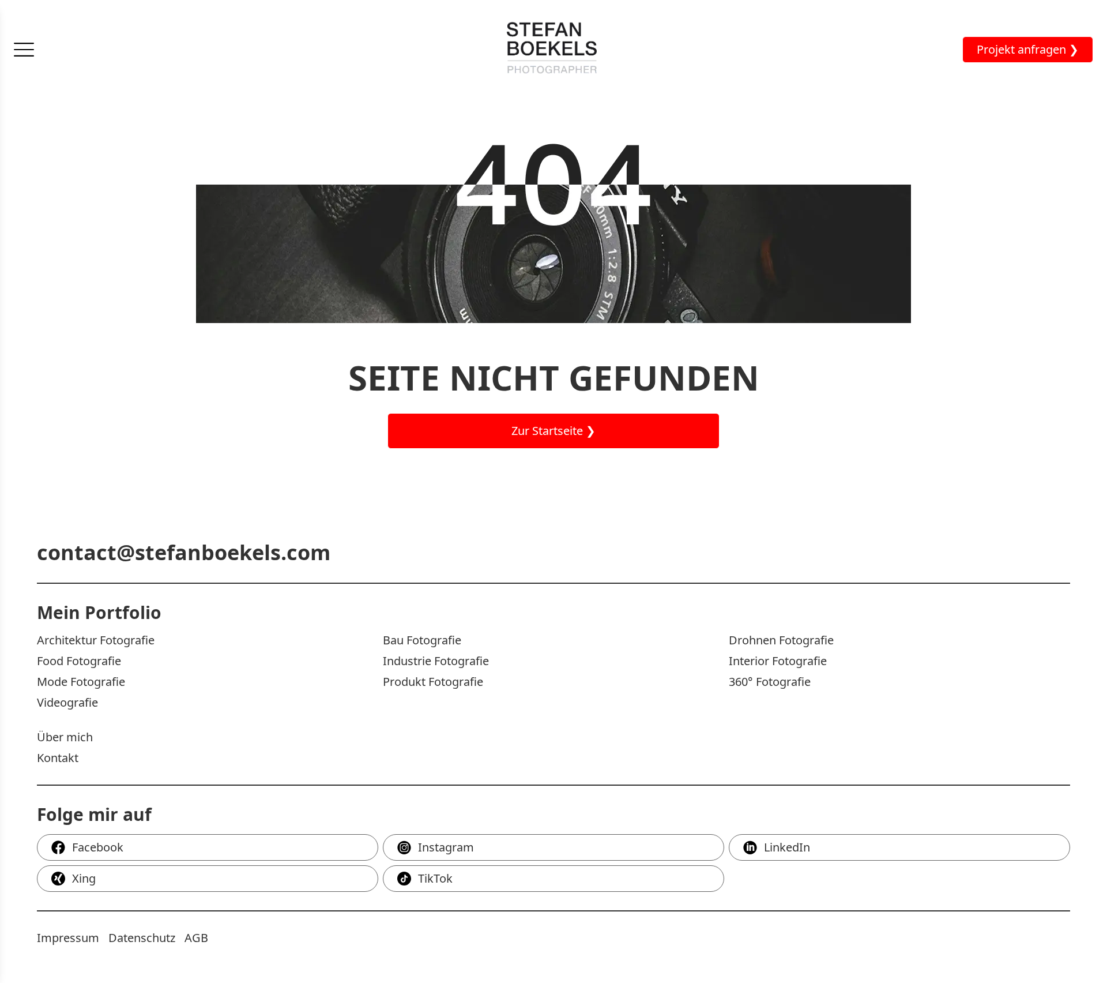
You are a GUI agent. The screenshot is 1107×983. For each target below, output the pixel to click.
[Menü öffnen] (24, 50)
